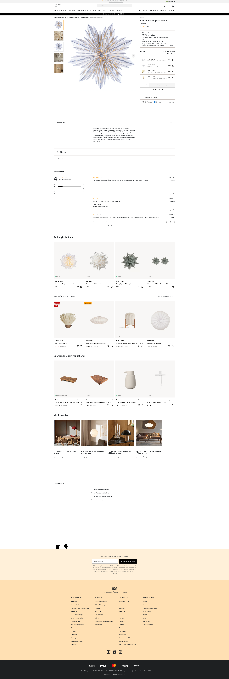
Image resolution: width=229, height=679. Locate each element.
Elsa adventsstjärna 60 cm (96, 17)
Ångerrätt (74, 644)
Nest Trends (122, 634)
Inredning (72, 10)
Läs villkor (114, 573)
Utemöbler (119, 10)
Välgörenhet (146, 621)
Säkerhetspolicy (76, 628)
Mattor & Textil (102, 10)
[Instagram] (114, 652)
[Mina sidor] (164, 5)
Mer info (171, 102)
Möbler (111, 10)
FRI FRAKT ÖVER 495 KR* (116, 1)
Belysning (93, 10)
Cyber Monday (123, 641)
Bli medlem (171, 44)
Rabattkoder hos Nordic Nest (127, 644)
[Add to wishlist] (77, 287)
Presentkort (98, 624)
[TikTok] (120, 652)
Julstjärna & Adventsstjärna (81, 17)
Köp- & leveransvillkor (77, 624)
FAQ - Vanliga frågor (77, 614)
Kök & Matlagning (82, 10)
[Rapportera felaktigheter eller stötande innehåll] (174, 193)
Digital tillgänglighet (76, 641)
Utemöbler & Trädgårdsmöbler (104, 621)
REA (120, 614)
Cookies (73, 631)
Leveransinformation (77, 618)
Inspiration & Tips (124, 601)
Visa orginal (109, 222)
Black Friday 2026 (124, 638)
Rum (139, 10)
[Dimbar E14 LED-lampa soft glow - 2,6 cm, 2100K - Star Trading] (143, 77)
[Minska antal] (141, 85)
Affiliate (145, 614)
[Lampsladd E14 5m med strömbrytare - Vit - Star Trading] (143, 60)
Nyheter (145, 10)
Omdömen (146, 605)
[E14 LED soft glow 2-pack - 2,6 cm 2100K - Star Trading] (143, 71)
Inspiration (172, 10)
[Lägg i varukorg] (81, 287)
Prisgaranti (74, 634)
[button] (144, 27)
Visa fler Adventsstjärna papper (100, 489)
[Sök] (98, 5)
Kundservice (75, 601)
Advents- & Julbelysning (66, 17)
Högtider (121, 624)
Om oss (145, 601)
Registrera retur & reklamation (80, 608)
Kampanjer (163, 10)
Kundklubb (74, 611)
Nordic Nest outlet (148, 624)
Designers (122, 608)
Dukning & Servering (60, 10)
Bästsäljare (122, 621)
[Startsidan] (57, 5)
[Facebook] (109, 652)
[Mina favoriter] (169, 5)
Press (144, 618)
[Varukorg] (173, 5)
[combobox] (170, 1)
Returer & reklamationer (78, 605)
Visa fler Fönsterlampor (97, 500)
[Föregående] (69, 56)
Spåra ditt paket (76, 621)
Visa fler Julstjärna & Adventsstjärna (101, 496)
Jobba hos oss (147, 611)
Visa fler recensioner (114, 226)
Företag (73, 638)
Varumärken (154, 10)
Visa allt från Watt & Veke (165, 296)
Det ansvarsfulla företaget (150, 608)
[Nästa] (133, 56)
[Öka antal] (146, 85)
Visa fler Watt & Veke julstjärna (100, 493)
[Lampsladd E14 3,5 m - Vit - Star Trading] (143, 66)
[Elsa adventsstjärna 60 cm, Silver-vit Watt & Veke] (101, 55)
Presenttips (122, 631)
